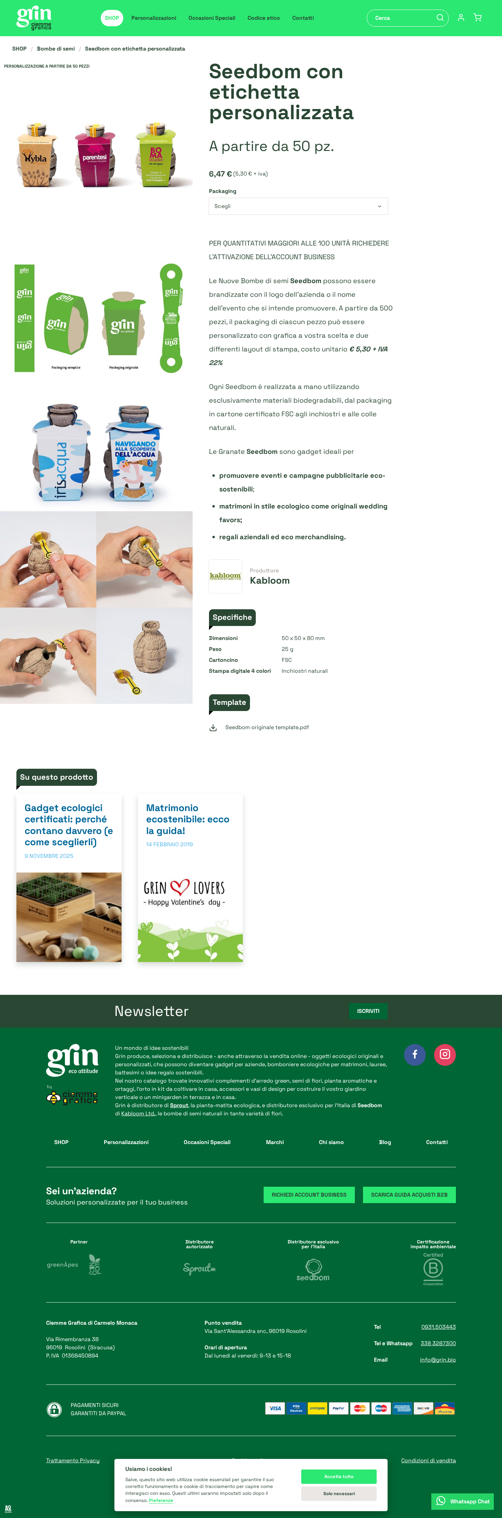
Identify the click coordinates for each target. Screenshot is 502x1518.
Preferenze (161, 1500)
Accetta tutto (338, 1476)
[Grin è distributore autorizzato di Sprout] (199, 1269)
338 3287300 (438, 1343)
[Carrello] (477, 18)
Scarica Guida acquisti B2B (409, 1194)
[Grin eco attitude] (34, 18)
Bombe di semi (56, 48)
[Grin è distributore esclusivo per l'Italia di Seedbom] (313, 1269)
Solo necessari (339, 1493)
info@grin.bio (438, 1359)
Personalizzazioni (153, 18)
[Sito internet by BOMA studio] (8, 1510)
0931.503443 (438, 1327)
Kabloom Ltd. (138, 1113)
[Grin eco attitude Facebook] (415, 1055)
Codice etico (264, 18)
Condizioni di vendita (428, 1460)
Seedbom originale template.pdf (267, 727)
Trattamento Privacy (73, 1460)
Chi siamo (331, 1142)
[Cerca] (440, 18)
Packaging (222, 191)
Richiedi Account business (309, 1194)
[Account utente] (461, 18)
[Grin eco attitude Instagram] (445, 1055)
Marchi (275, 1142)
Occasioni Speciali (212, 18)
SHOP (112, 18)
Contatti (303, 18)
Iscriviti (368, 1011)
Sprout (179, 1105)
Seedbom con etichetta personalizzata (135, 48)
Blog (385, 1142)
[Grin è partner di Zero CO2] (95, 1264)
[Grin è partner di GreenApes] (62, 1264)
